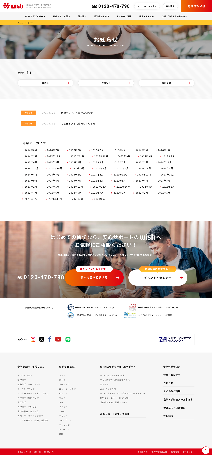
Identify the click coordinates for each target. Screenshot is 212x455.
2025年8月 (146, 156)
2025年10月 (101, 156)
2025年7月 (168, 156)
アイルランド (65, 420)
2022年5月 (75, 192)
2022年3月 (119, 192)
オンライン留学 (25, 375)
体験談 (45, 82)
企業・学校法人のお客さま (174, 16)
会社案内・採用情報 (174, 407)
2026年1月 (31, 156)
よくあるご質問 (124, 16)
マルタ (62, 397)
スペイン (63, 411)
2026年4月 (119, 150)
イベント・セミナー (147, 6)
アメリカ (63, 375)
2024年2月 (75, 174)
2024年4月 (31, 174)
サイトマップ (188, 451)
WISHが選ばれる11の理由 (112, 375)
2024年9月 (78, 168)
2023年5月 (119, 180)
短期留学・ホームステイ (29, 384)
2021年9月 (78, 198)
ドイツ (62, 402)
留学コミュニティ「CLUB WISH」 (116, 397)
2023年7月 (75, 180)
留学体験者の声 (101, 16)
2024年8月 (100, 168)
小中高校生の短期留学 (28, 411)
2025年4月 (75, 162)
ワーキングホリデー (27, 388)
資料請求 (170, 6)
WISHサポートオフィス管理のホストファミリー (123, 393)
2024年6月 (145, 168)
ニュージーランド (67, 388)
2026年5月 (97, 150)
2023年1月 (53, 186)
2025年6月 (31, 162)
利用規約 (175, 451)
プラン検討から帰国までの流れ (115, 379)
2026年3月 (142, 150)
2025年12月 (54, 156)
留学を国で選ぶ (67, 366)
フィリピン (64, 424)
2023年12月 (120, 174)
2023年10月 (168, 174)
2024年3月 (53, 174)
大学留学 (22, 402)
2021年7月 (100, 198)
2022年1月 (164, 192)
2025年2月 (119, 162)
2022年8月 (168, 186)
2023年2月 (31, 186)
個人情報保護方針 (159, 451)
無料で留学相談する (94, 277)
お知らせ (106, 82)
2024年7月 (122, 168)
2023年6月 (97, 180)
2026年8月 (31, 150)
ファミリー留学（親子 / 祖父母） (33, 420)
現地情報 (166, 82)
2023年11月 (144, 174)
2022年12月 (76, 186)
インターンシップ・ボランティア (33, 393)
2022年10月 (123, 186)
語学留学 (22, 379)
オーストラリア (66, 384)
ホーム (20, 23)
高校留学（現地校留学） (29, 397)
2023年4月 (142, 180)
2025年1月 (142, 162)
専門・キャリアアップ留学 (30, 415)
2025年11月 (78, 156)
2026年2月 (164, 150)
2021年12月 (32, 198)
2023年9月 (31, 180)
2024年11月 (32, 168)
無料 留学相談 (196, 6)
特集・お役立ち (146, 16)
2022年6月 (53, 192)
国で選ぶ (82, 16)
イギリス (63, 393)
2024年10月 (55, 168)
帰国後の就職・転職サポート (114, 402)
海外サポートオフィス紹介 (114, 414)
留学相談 (104, 384)
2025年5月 (53, 162)
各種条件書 (143, 451)
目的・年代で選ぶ (61, 16)
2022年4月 (97, 192)
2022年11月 (100, 186)
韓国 (61, 433)
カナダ (62, 379)
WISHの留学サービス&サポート (118, 366)
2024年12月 (165, 162)
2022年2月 (142, 192)
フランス (63, 415)
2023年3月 (164, 180)
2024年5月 (167, 168)
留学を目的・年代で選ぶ (31, 366)
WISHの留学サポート (35, 16)
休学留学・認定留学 (27, 406)
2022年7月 (31, 192)
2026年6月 (75, 150)
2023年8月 (53, 180)
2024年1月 (97, 174)
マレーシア (64, 429)
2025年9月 (124, 156)
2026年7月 (53, 150)
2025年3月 (97, 162)
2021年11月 (55, 198)
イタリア (63, 406)
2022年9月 (146, 186)
